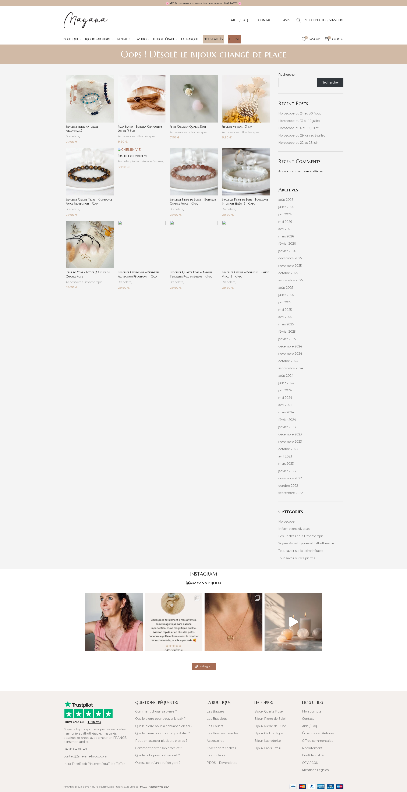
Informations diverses (294, 529)
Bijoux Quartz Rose (268, 711)
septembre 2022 (290, 493)
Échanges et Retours (318, 733)
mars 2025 (286, 324)
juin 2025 (284, 302)
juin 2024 (285, 390)
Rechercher (287, 75)
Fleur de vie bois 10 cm (237, 126)
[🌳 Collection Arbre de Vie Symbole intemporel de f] (233, 622)
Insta (67, 764)
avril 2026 (285, 229)
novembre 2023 (290, 441)
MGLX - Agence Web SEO (154, 786)
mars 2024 (286, 412)
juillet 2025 (286, 295)
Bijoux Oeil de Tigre (268, 733)
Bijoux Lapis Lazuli (267, 748)
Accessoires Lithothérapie (136, 136)
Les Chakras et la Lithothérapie (301, 536)
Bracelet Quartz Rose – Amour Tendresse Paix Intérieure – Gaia (191, 274)
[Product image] (90, 99)
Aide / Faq (309, 726)
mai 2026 (285, 222)
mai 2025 (285, 310)
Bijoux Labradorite (267, 741)
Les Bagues (215, 711)
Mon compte (312, 711)
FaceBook (79, 764)
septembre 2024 (290, 368)
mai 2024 (285, 398)
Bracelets (72, 136)
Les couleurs (216, 755)
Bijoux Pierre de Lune (270, 726)
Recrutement (312, 748)
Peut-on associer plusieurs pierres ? (161, 741)
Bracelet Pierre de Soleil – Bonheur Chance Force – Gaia (193, 202)
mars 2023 (286, 464)
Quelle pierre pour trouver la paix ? (160, 719)
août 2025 (285, 288)
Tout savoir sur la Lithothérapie (300, 551)
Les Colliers (215, 726)
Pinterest (95, 764)
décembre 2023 (290, 434)
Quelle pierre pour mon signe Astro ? (162, 733)
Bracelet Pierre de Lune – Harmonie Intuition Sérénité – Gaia (245, 202)
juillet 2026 (286, 207)
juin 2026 (284, 214)
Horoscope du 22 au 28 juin (298, 143)
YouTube (108, 764)
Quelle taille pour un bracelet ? (157, 755)
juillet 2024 (286, 383)
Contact (308, 719)
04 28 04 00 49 (75, 749)
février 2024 (287, 420)
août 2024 (285, 376)
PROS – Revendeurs (222, 763)
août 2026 (285, 200)
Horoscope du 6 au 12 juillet (298, 128)
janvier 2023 (287, 471)
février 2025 (286, 331)
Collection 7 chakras (221, 748)
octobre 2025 (288, 273)
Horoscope (286, 521)
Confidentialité (313, 755)
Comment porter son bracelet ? (158, 748)
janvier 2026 (287, 251)
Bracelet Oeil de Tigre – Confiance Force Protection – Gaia (89, 202)
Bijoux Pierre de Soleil (270, 719)
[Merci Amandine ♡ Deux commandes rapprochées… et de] (174, 622)
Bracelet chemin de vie (133, 156)
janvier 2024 (287, 427)
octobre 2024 (288, 361)
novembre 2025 (290, 266)
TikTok (120, 764)
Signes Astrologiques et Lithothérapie (306, 543)
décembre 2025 (290, 258)
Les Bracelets (217, 719)
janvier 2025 (287, 339)
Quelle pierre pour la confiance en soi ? (163, 726)
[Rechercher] (298, 20)
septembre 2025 (290, 280)
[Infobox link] (97, 684)
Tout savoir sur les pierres (296, 558)
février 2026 (287, 243)
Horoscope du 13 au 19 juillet (299, 121)
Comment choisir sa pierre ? (156, 711)
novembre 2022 (290, 478)
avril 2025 (285, 317)
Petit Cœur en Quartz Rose (188, 126)
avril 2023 (285, 456)
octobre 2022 (288, 486)
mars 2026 (286, 236)
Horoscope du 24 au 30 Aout (299, 113)
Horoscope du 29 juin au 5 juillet (301, 135)
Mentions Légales (315, 770)
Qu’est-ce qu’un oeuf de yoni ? (158, 763)
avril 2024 (285, 405)
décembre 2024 (290, 346)
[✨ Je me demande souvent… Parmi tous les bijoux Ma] (114, 622)
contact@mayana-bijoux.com (85, 756)
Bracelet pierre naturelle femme (140, 161)
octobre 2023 (288, 449)
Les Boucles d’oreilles (222, 733)
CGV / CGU (310, 763)
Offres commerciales (317, 741)
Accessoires (215, 741)
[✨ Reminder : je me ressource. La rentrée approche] (293, 622)
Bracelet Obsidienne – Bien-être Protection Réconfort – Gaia (139, 274)
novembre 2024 (290, 354)
